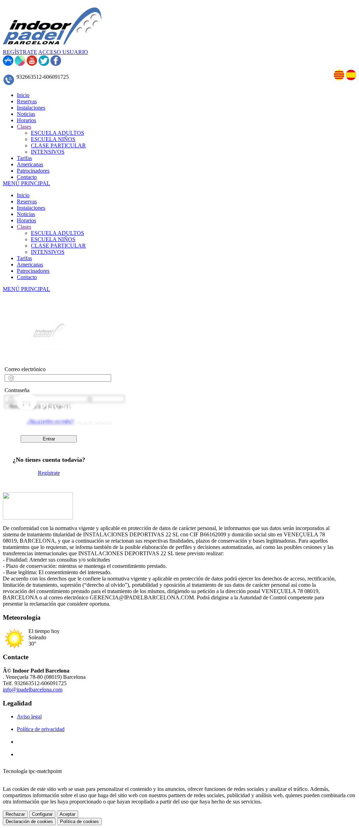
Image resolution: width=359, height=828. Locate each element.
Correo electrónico (25, 369)
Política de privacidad (41, 729)
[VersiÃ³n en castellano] (351, 78)
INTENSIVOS (48, 252)
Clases (24, 227)
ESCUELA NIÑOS (53, 239)
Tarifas (24, 258)
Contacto (27, 277)
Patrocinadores (33, 271)
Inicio (23, 195)
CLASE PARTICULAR (58, 246)
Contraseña (17, 390)
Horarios (26, 220)
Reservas (27, 201)
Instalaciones (31, 208)
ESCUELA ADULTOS (57, 233)
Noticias (26, 214)
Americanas (30, 264)
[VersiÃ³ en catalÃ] (339, 78)
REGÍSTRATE (20, 52)
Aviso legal (29, 716)
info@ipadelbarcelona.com (32, 690)
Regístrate (49, 473)
